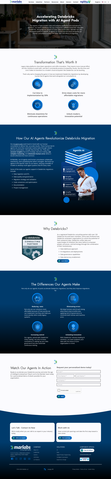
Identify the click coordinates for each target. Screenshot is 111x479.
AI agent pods (18, 144)
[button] (105, 2)
